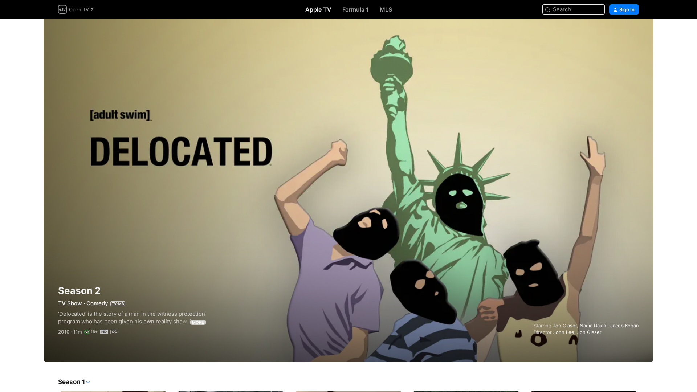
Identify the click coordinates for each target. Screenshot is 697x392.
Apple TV (318, 9)
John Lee (563, 332)
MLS (386, 9)
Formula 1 (355, 9)
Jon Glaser (565, 325)
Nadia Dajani (593, 325)
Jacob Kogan (624, 325)
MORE (198, 322)
